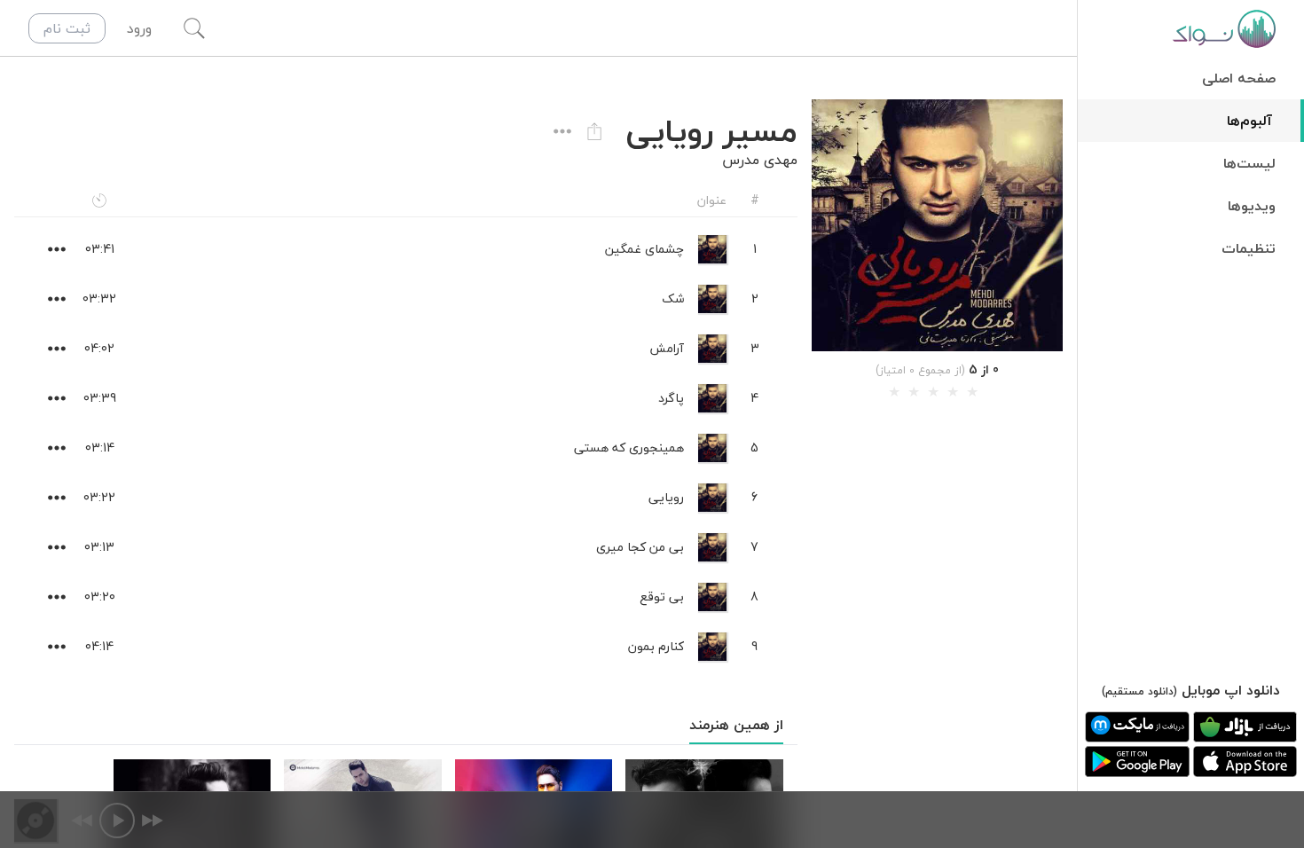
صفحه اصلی (1239, 78)
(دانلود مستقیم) (1139, 691)
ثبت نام (66, 28)
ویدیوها (1252, 205)
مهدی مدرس (759, 159)
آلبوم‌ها (1249, 120)
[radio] (894, 392)
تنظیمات (1249, 248)
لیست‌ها (1249, 163)
